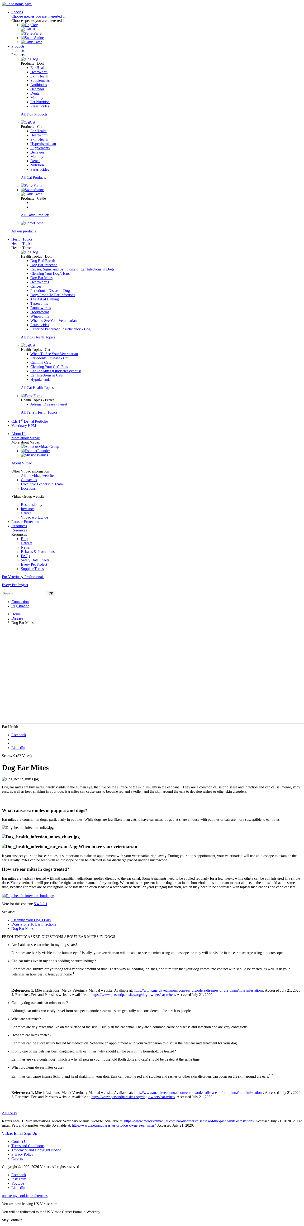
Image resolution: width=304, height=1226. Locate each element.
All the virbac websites (38, 475)
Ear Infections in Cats (46, 375)
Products (17, 46)
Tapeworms (39, 303)
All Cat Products (33, 177)
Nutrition (37, 165)
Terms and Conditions (27, 1146)
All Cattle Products (35, 215)
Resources (19, 526)
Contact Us (19, 1141)
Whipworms (39, 316)
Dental (35, 93)
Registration (20, 606)
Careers (26, 543)
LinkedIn (18, 748)
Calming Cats (40, 362)
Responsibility (31, 504)
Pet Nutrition (40, 102)
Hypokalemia (40, 379)
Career (26, 513)
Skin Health (39, 76)
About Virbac (21, 463)
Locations (28, 488)
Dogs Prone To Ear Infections (52, 295)
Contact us (29, 480)
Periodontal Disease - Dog (50, 291)
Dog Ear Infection (43, 265)
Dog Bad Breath (42, 261)
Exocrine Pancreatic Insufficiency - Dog (60, 329)
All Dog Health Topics (38, 337)
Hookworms (39, 312)
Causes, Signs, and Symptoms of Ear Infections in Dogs (72, 269)
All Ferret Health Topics (39, 412)
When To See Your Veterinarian (54, 354)
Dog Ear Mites (41, 278)
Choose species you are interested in (38, 16)
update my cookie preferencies (25, 1196)
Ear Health (38, 68)
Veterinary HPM (23, 426)
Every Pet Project (34, 564)
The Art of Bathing (44, 299)
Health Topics (21, 239)
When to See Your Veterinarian (53, 321)
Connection (20, 602)
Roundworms (40, 308)
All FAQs (9, 1113)
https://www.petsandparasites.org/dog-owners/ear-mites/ (133, 995)
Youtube (17, 1183)
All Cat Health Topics (37, 388)
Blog (24, 539)
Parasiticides (39, 106)
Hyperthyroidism (43, 144)
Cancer (35, 286)
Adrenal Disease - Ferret (48, 404)
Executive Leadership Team (42, 484)
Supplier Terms (32, 569)
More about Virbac (25, 438)
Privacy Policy (22, 1154)
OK (51, 593)
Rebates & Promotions (38, 552)
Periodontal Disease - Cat (49, 358)
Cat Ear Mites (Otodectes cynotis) (55, 371)
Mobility (36, 98)
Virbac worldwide (34, 517)
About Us (18, 434)
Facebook (18, 735)
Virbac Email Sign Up (19, 1133)
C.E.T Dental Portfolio (29, 421)
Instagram (18, 1179)
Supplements (40, 80)
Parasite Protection (25, 522)
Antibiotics (38, 85)
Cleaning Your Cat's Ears (49, 367)
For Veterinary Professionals (23, 577)
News (25, 547)
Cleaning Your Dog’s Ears (50, 273)
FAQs (25, 556)
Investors (27, 509)
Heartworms (39, 282)
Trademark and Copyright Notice (36, 1150)
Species (17, 12)
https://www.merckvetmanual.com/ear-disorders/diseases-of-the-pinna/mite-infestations (198, 990)
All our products (23, 231)
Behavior (37, 89)
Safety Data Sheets (35, 560)
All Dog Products (34, 114)
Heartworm (39, 72)
